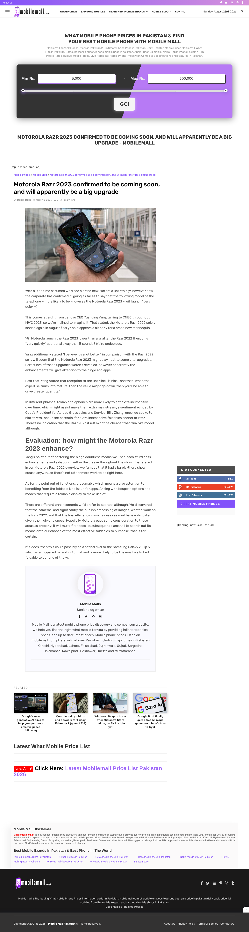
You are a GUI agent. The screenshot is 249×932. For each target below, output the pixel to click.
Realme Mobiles (133, 906)
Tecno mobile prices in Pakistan (66, 861)
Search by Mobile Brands (127, 11)
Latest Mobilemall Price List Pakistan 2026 (88, 771)
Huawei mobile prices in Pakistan (110, 861)
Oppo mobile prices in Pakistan (154, 857)
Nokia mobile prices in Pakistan (196, 857)
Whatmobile (68, 11)
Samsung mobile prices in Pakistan (32, 857)
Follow (228, 486)
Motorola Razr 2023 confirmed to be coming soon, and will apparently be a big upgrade (103, 174)
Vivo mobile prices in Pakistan (112, 857)
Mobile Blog (160, 11)
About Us (7, 2)
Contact (181, 11)
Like (230, 478)
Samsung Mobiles (93, 11)
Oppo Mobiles (114, 906)
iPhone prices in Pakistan (73, 857)
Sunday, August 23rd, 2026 (219, 11)
